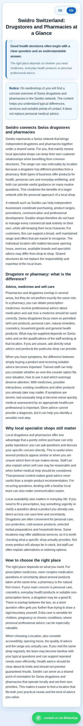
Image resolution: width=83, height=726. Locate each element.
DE (60, 10)
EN (71, 10)
